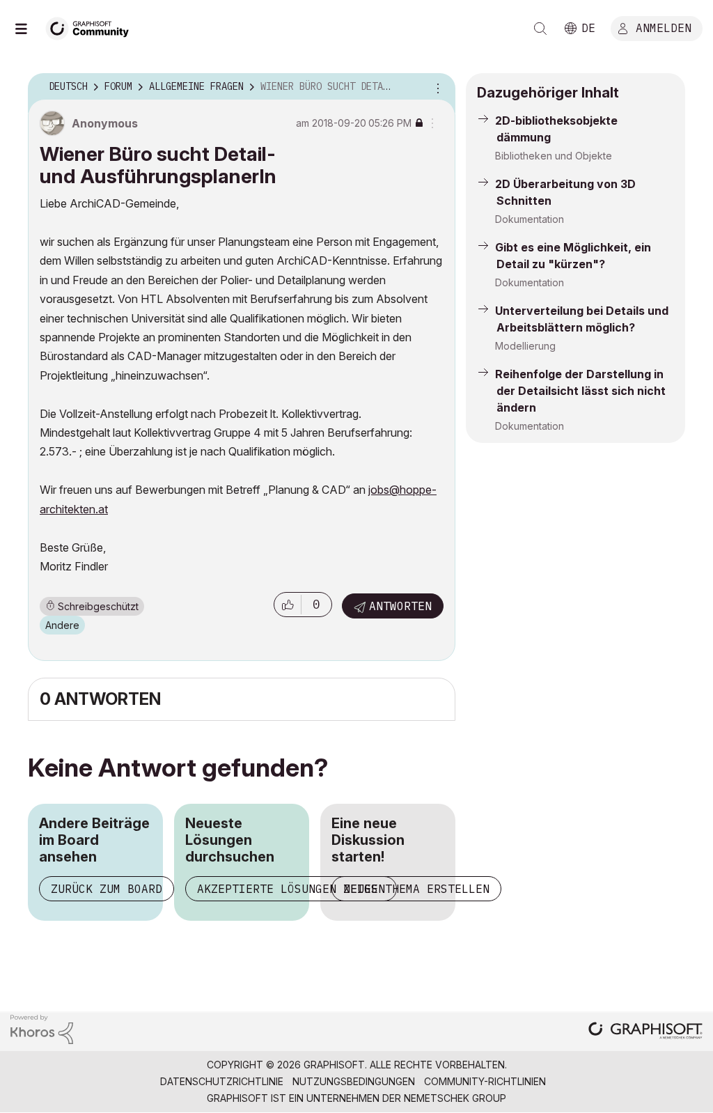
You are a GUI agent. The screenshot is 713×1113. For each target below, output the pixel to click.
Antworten (400, 606)
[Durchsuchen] (27, 28)
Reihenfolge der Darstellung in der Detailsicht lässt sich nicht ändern (580, 390)
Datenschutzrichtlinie (221, 1081)
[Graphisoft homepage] (645, 1032)
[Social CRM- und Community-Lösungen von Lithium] (41, 1028)
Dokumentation (529, 219)
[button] (287, 604)
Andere (62, 625)
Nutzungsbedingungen (353, 1081)
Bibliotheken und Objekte (553, 156)
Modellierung (525, 346)
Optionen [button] (436, 87)
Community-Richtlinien (485, 1081)
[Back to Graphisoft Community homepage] (92, 27)
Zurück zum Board (106, 889)
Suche (540, 29)
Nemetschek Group (455, 1098)
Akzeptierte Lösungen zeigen (291, 889)
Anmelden (663, 27)
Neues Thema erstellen (416, 889)
